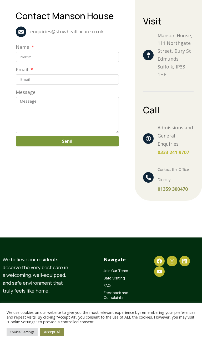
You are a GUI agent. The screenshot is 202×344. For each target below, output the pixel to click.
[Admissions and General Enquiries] (148, 138)
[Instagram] (172, 261)
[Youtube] (159, 271)
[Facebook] (159, 261)
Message (26, 92)
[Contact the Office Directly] (148, 177)
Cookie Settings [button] (22, 332)
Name (23, 47)
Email (22, 69)
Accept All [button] (52, 331)
